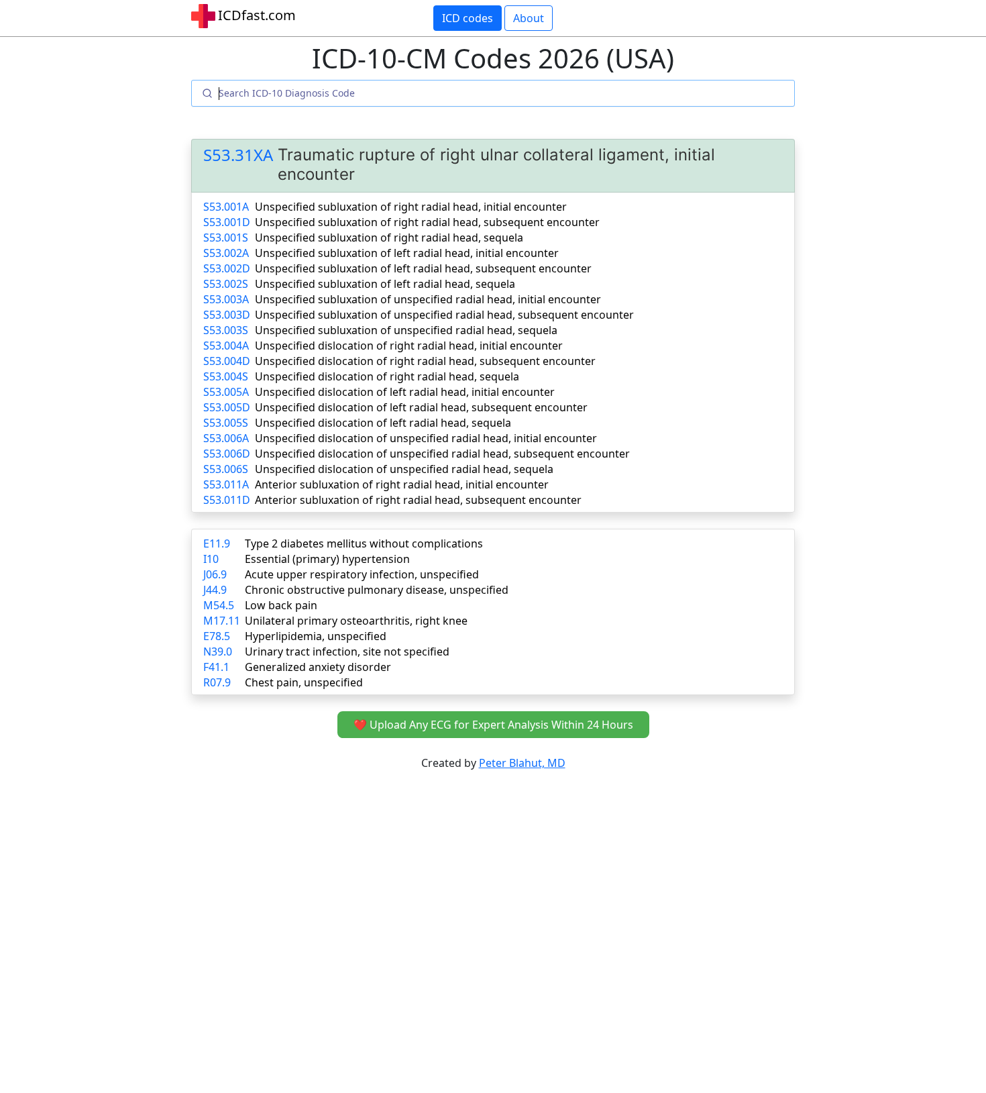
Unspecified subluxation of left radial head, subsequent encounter (423, 268)
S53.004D (226, 361)
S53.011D (226, 499)
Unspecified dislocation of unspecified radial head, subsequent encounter (442, 453)
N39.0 (217, 651)
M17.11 (221, 620)
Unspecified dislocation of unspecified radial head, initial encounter (426, 438)
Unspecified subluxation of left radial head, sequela (385, 283)
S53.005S (225, 422)
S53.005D (226, 407)
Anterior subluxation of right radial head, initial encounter (402, 484)
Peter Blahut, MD (522, 763)
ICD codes (467, 18)
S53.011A (226, 484)
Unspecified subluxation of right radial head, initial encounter (411, 206)
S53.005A (226, 391)
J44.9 (215, 589)
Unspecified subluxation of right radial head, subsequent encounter (427, 222)
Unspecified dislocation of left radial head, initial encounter (405, 391)
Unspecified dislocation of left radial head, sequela (383, 422)
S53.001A (226, 206)
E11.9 (216, 543)
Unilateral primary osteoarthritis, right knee (356, 620)
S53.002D (226, 268)
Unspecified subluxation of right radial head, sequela (389, 237)
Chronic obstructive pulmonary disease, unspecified (376, 589)
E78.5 (216, 636)
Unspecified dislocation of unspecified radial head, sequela (404, 469)
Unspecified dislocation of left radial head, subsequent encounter (421, 407)
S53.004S (225, 376)
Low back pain (281, 605)
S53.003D (226, 314)
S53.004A (226, 345)
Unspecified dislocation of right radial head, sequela (387, 376)
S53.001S (225, 237)
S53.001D (226, 222)
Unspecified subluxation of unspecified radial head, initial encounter (428, 299)
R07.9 (217, 682)
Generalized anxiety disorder (318, 667)
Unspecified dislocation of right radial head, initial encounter (409, 345)
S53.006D (226, 453)
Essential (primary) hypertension (327, 559)
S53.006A (226, 438)
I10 (211, 559)
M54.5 (218, 605)
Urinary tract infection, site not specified (347, 651)
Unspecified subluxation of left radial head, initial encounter (407, 253)
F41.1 (216, 667)
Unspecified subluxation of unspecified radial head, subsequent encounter (444, 314)
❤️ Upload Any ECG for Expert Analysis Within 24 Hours (493, 724)
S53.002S (225, 283)
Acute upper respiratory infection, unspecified (362, 574)
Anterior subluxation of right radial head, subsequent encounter (418, 499)
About (528, 18)
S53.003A (226, 299)
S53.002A (226, 253)
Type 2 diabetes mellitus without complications (364, 543)
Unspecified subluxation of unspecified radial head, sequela (406, 330)
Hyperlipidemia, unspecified (315, 636)
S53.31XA (238, 155)
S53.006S (225, 469)
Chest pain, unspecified (304, 682)
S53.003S (225, 330)
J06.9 (215, 574)
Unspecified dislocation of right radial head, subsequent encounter (425, 361)
